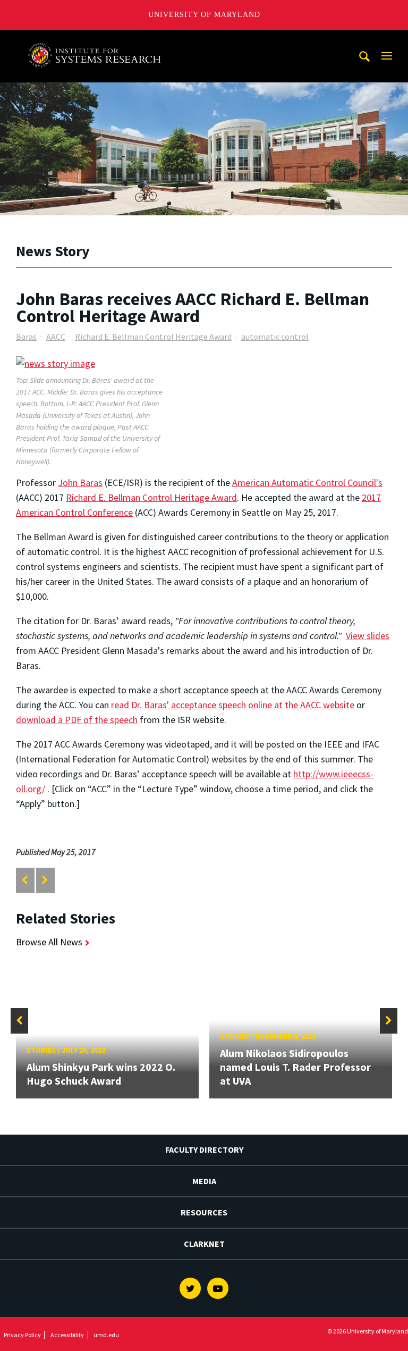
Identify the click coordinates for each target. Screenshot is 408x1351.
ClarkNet (204, 1243)
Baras (26, 336)
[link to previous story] (24, 880)
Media (204, 1181)
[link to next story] (44, 880)
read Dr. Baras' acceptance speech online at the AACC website (232, 705)
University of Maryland (204, 15)
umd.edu (106, 1335)
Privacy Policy (22, 1335)
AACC (55, 336)
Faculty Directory (204, 1149)
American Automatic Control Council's (307, 482)
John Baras (80, 482)
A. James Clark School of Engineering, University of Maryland (97, 39)
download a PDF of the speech (77, 720)
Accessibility (67, 1335)
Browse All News (49, 942)
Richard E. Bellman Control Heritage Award (153, 336)
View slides (367, 636)
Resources (204, 1212)
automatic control (275, 336)
